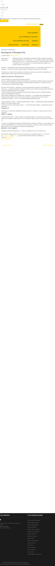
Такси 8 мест (30, 552)
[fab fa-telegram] (44, 28)
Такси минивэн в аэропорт (28, 36)
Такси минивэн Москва (21, 40)
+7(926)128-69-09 (31, 24)
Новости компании (6, 138)
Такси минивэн (32, 32)
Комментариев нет (14, 55)
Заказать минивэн (31, 533)
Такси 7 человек (31, 549)
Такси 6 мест (30, 545)
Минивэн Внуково (31, 527)
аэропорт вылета (6, 135)
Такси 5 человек (31, 543)
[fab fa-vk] (42, 28)
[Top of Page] (51, 563)
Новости (35, 44)
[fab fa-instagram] (47, 28)
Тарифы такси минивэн (33, 531)
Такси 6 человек (31, 547)
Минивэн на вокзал (32, 536)
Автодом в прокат (6, 145)
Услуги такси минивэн (32, 540)
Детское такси (14, 44)
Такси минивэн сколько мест (34, 554)
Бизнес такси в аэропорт (33, 529)
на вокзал (15, 135)
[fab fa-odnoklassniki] (50, 28)
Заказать (41, 24)
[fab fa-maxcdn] (53, 28)
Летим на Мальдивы (48, 145)
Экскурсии (25, 44)
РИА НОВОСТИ (10, 137)
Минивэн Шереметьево (33, 522)
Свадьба (35, 40)
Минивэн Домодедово (32, 524)
